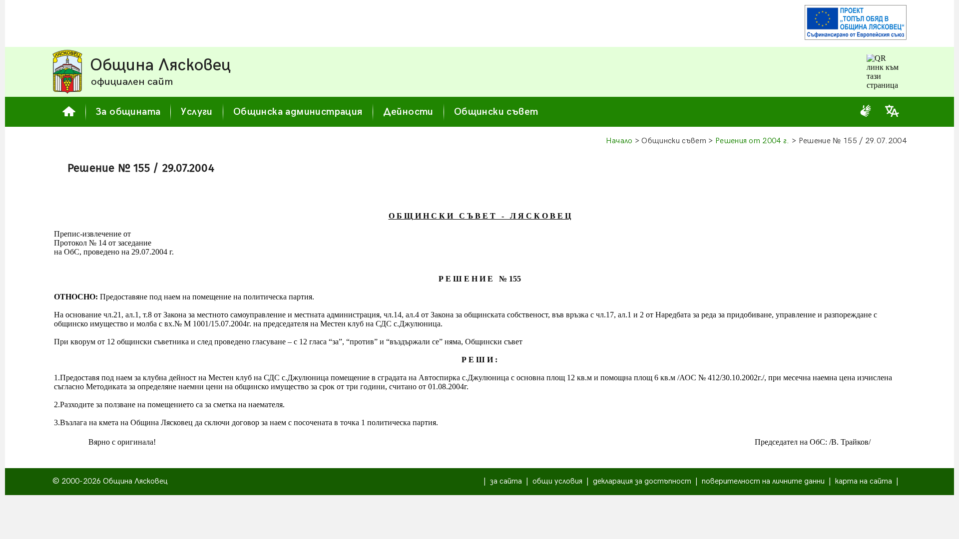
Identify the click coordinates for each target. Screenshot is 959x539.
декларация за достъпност (642, 481)
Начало (619, 141)
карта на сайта (863, 481)
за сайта (506, 481)
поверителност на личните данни (763, 481)
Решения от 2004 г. (752, 141)
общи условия (557, 481)
